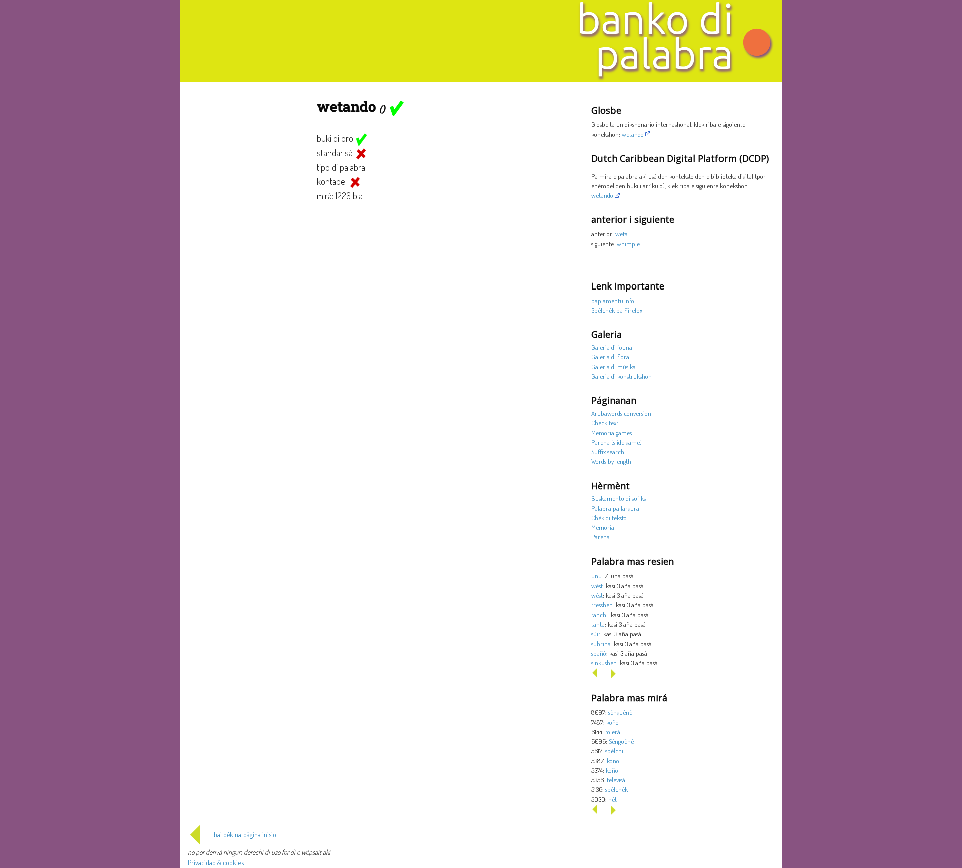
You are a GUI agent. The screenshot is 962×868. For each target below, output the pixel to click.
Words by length (611, 461)
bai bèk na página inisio (245, 834)
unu (596, 575)
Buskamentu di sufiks (618, 498)
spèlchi (614, 750)
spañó (598, 653)
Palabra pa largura (615, 508)
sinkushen (604, 662)
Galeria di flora (610, 356)
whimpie (628, 243)
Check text (604, 422)
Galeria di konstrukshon (621, 376)
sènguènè (620, 712)
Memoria (602, 527)
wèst (597, 585)
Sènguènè (621, 741)
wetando (633, 134)
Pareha (600, 536)
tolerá (612, 731)
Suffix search (607, 451)
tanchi (599, 614)
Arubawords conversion (621, 413)
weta (621, 233)
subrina (601, 643)
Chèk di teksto (609, 517)
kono (613, 760)
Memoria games (611, 432)
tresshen (602, 604)
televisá (616, 779)
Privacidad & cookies (216, 862)
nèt (612, 799)
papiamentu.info (612, 300)
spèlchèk (616, 789)
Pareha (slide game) (616, 442)
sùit (595, 633)
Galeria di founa (611, 347)
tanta (598, 624)
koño (612, 722)
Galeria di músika (613, 366)
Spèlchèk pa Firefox (616, 310)
